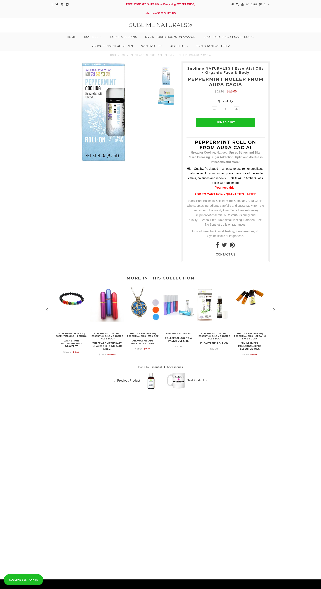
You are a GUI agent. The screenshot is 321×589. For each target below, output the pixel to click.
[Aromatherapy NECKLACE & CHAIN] (143, 319)
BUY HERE (91, 37)
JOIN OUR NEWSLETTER (213, 46)
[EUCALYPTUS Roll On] (214, 319)
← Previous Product (127, 380)
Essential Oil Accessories (138, 55)
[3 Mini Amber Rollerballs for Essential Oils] (250, 305)
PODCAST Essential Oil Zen (112, 46)
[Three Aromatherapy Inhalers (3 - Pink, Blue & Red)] (107, 320)
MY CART (255, 4)
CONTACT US (225, 254)
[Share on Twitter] (224, 246)
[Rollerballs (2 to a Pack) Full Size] (178, 319)
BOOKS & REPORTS (123, 37)
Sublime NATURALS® (160, 25)
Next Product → (197, 380)
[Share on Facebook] (217, 246)
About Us (177, 46)
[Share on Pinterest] (232, 246)
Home (71, 37)
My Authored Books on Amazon (170, 37)
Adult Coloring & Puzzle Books (229, 37)
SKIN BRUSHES (151, 46)
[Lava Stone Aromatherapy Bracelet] (71, 306)
